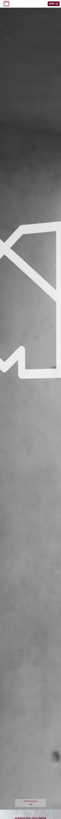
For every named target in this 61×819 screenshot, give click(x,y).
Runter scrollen (30, 801)
